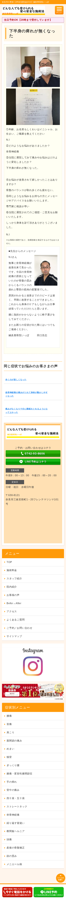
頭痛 (9, 839)
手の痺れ (12, 782)
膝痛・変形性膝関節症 (19, 773)
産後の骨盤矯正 (16, 847)
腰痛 (9, 716)
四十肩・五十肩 (16, 798)
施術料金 (12, 570)
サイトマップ (14, 636)
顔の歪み (12, 856)
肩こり (10, 732)
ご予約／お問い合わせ (19, 628)
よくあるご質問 (16, 619)
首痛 (9, 724)
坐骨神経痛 (13, 814)
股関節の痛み (14, 740)
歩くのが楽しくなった (16, 379)
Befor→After (14, 603)
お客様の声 (13, 595)
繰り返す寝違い (16, 823)
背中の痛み (13, 790)
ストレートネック (17, 806)
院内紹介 (12, 586)
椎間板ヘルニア (16, 831)
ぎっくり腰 (13, 765)
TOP (9, 562)
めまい (10, 748)
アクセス (12, 611)
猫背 (9, 757)
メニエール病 (14, 864)
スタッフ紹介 (14, 578)
